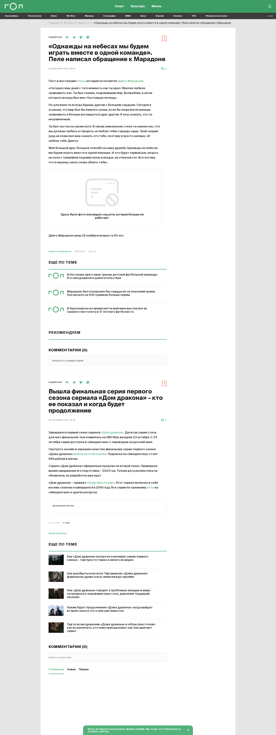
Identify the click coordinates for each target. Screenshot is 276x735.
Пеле (81, 81)
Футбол (70, 16)
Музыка (89, 16)
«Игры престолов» (100, 482)
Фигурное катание (216, 16)
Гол (67, 523)
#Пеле (92, 251)
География (109, 16)
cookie (140, 729)
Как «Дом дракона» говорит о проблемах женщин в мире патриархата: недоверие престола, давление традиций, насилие (108, 594)
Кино (54, 16)
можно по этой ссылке (89, 454)
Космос (177, 16)
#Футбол (80, 251)
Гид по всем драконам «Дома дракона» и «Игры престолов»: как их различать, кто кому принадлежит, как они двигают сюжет (111, 628)
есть (150, 487)
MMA (128, 16)
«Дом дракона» (112, 432)
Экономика (11, 16)
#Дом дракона (58, 533)
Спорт (119, 6)
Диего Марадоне (130, 81)
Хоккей (160, 16)
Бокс (143, 16)
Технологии (34, 16)
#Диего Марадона (60, 251)
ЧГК (194, 16)
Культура (138, 6)
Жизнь (156, 6)
